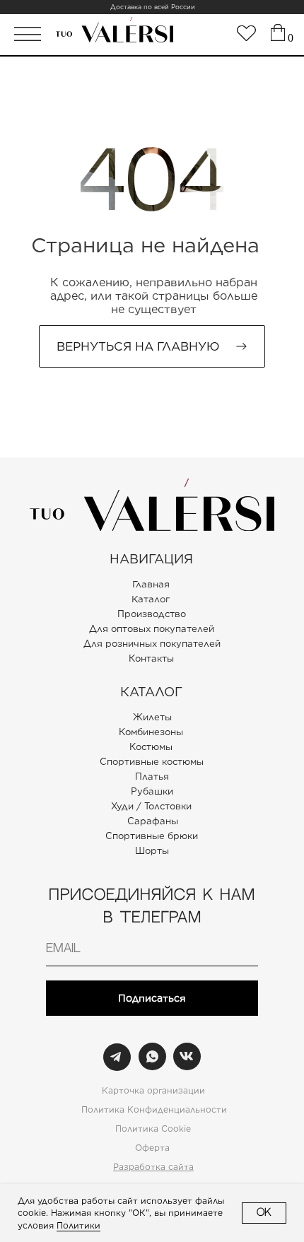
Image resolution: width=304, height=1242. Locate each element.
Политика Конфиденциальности (154, 1109)
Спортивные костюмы (152, 761)
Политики (78, 1225)
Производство (151, 614)
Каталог (150, 599)
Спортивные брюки (151, 836)
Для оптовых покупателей (151, 628)
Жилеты (152, 717)
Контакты (151, 658)
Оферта (152, 1147)
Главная (151, 584)
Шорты (152, 850)
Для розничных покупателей (152, 643)
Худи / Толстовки (151, 806)
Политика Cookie (153, 1128)
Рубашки (152, 791)
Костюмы (151, 747)
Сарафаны (152, 821)
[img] (246, 33)
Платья (152, 776)
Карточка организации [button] (153, 1090)
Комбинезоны (151, 732)
